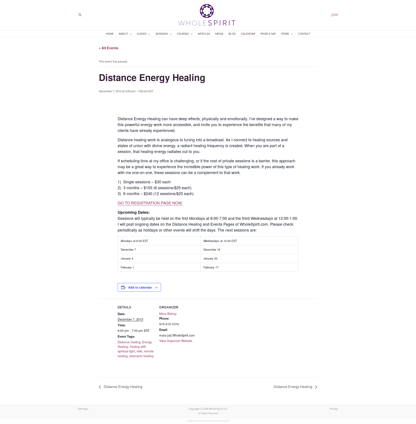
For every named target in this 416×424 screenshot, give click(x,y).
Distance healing (129, 342)
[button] (80, 15)
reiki (139, 351)
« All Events (108, 47)
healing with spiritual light (132, 348)
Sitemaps (83, 408)
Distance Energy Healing (122, 386)
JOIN (335, 15)
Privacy (334, 408)
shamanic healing (141, 356)
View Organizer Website (175, 341)
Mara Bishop (168, 313)
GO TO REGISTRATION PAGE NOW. (150, 202)
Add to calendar (140, 287)
